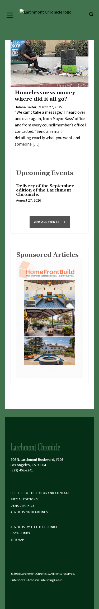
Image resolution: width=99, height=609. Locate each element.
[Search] (91, 14)
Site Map (17, 540)
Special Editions (24, 499)
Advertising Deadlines (29, 512)
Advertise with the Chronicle (35, 527)
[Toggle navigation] (10, 15)
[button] (50, 222)
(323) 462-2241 (22, 470)
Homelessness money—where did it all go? (47, 96)
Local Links (20, 533)
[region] (49, 196)
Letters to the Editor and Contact (40, 493)
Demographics (22, 506)
